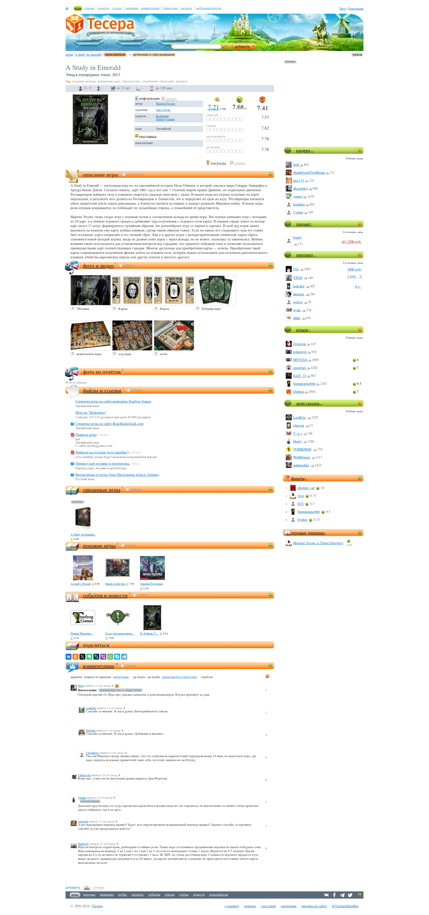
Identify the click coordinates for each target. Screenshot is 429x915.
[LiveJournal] (96, 657)
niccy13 (298, 180)
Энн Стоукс (163, 110)
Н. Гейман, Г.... (149, 633)
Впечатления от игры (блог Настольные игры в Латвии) (117, 474)
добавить (171, 98)
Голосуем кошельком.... (120, 633)
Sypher (302, 519)
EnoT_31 (299, 375)
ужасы (357, 54)
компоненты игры (89, 354)
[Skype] (117, 657)
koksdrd (298, 286)
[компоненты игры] (91, 335)
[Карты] (132, 290)
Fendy (297, 237)
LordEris (299, 417)
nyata (297, 310)
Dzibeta (298, 391)
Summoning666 (304, 383)
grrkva (297, 302)
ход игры (124, 354)
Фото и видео (98, 265)
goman (82, 797)
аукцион (181, 81)
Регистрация (355, 8)
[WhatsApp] (110, 657)
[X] (82, 657)
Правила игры (86, 434)
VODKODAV (302, 449)
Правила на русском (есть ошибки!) (102, 452)
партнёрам (288, 906)
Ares (300, 495)
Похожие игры (99, 545)
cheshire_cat (306, 487)
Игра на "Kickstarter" (91, 412)
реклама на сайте (314, 906)
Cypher (298, 212)
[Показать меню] (359, 895)
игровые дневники (307, 533)
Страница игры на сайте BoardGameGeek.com (109, 423)
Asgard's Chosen (81, 584)
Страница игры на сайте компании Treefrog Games (113, 401)
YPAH (297, 277)
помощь (250, 906)
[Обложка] (91, 290)
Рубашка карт (211, 308)
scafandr (91, 708)
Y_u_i (297, 433)
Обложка (83, 308)
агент (164, 354)
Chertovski (84, 775)
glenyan (298, 425)
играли (302, 329)
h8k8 (296, 318)
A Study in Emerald (88, 54)
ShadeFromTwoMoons (309, 172)
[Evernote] (89, 657)
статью (98, 887)
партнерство (131, 81)
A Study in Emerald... (83, 534)
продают (303, 224)
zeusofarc (299, 367)
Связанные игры (101, 489)
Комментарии (98, 665)
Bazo (81, 685)
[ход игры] (132, 335)
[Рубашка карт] (216, 290)
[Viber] (103, 657)
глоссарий (268, 906)
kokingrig (300, 351)
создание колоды (84, 81)
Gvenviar (299, 343)
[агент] (174, 335)
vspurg (298, 196)
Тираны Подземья (151, 584)
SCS (300, 503)
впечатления (121, 677)
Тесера (97, 906)
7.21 (213, 106)
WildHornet (301, 457)
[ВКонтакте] (69, 657)
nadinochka (301, 465)
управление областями (158, 81)
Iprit (296, 164)
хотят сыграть (308, 403)
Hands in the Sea (115, 584)
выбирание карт (109, 81)
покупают (304, 254)
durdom (298, 294)
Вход (343, 8)
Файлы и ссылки (102, 390)
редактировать (135, 174)
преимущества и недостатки (179, 677)
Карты (123, 308)
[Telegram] (124, 657)
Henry (297, 441)
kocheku (299, 204)
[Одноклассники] (75, 657)
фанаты (298, 478)
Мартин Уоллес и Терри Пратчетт (318, 543)
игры (69, 54)
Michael (90, 730)
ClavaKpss (92, 753)
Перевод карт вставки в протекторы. (102, 463)
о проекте (232, 906)
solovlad (83, 821)
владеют (303, 150)
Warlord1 (83, 844)
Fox (296, 269)
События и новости (105, 595)
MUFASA (300, 359)
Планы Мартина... (82, 633)
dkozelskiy (300, 188)
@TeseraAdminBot (345, 906)
